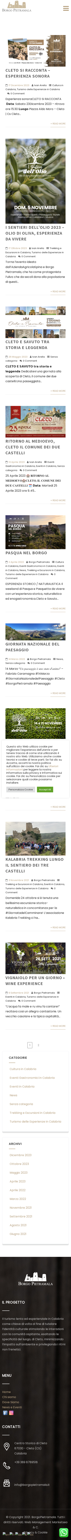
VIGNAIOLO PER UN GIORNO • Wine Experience (35, 980)
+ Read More (58, 123)
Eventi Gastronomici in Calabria (37, 566)
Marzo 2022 (18, 1199)
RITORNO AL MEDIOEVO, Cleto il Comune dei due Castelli (32, 447)
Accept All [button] (45, 789)
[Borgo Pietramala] (16, 6)
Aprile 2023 (17, 1181)
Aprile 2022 (17, 1190)
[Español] (30, 1534)
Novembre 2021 (21, 1208)
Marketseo (60, 1522)
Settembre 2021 (21, 1216)
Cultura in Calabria (23, 1069)
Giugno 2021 (18, 1234)
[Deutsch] (18, 1534)
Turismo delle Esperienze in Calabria (38, 89)
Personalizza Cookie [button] (21, 789)
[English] (6, 1534)
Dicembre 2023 (20, 1155)
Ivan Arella (40, 85)
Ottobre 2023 (19, 1164)
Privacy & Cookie (35, 1532)
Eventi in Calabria (46, 466)
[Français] (12, 1534)
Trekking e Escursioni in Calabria (46, 570)
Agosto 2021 (18, 1225)
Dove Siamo (10, 1402)
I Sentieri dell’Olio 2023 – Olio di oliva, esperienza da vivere (34, 233)
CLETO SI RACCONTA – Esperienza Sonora (27, 73)
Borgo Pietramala (39, 562)
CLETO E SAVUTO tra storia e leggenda (27, 344)
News (22, 570)
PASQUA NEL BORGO (26, 553)
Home (6, 1392)
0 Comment (18, 93)
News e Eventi (12, 1407)
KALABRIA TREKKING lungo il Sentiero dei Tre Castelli (34, 865)
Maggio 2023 (18, 1173)
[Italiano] (24, 1534)
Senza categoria (15, 663)
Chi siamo (9, 1397)
